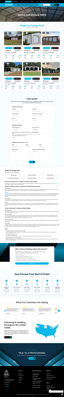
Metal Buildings (15, 1)
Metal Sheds (49, 373)
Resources (32, 1)
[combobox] (22, 120)
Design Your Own (55, 4)
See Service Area (7, 337)
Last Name (34, 109)
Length (27, 144)
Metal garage (54, 183)
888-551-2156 (9, 78)
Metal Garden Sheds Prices (51, 377)
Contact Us (46, 1)
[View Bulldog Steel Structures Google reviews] (54, 2)
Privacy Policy (39, 394)
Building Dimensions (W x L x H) (20, 142)
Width (13, 144)
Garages (20, 4)
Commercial (34, 4)
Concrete (41, 1)
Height (40, 144)
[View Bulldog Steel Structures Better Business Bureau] (52, 2)
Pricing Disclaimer (45, 394)
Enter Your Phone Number (37, 113)
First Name (14, 109)
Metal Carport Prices (50, 385)
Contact (20, 382)
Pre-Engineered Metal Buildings (36, 379)
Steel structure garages (9, 193)
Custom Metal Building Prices (36, 383)
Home (27, 12)
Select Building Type (16, 127)
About (37, 1)
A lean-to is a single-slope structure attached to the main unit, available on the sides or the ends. (21, 135)
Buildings (20, 373)
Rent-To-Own (26, 1)
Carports (15, 4)
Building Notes (15, 149)
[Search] (50, 1)
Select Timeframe (35, 127)
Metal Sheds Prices (50, 375)
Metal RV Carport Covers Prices (51, 388)
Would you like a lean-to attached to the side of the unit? (21, 133)
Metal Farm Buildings (36, 387)
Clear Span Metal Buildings (37, 381)
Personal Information (17, 106)
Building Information (17, 125)
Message (7, 384)
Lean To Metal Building (36, 385)
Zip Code (34, 118)
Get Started (31, 358)
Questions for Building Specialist (38, 149)
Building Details (35, 132)
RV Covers (29, 4)
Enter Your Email (15, 113)
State (13, 118)
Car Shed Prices (49, 379)
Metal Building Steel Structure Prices (36, 374)
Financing (21, 1)
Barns (25, 4)
